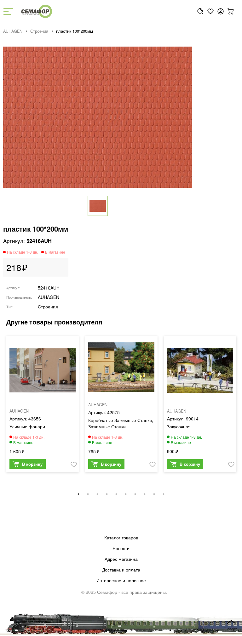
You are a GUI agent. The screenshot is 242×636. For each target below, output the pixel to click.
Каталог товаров (121, 537)
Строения (39, 31)
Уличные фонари (27, 426)
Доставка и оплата (121, 569)
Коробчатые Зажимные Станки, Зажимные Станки (120, 423)
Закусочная (179, 426)
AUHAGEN (12, 31)
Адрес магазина (121, 559)
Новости (121, 548)
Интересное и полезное (121, 580)
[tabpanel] (42, 405)
